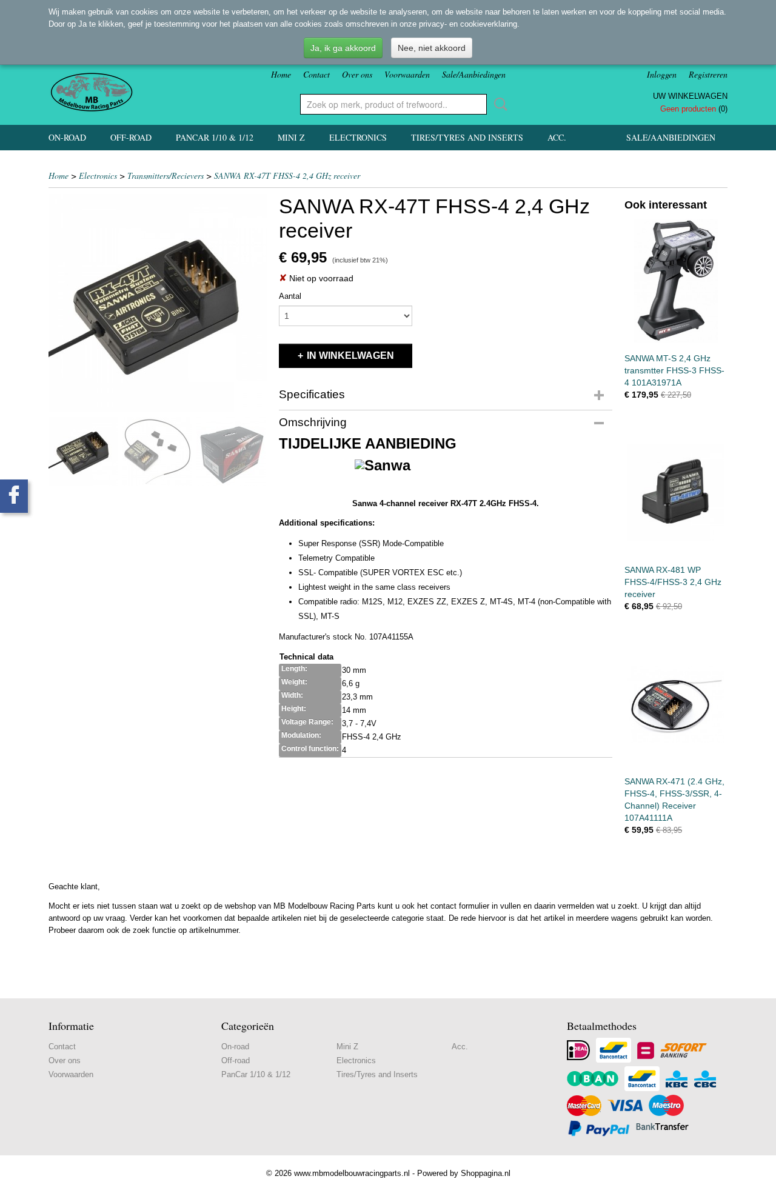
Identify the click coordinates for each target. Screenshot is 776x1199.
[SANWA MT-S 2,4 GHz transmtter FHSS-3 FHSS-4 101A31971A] (675, 281)
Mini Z (291, 137)
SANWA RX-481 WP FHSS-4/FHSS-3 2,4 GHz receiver (672, 582)
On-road (67, 137)
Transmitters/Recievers (165, 175)
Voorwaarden (407, 74)
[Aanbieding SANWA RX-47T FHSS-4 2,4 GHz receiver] (157, 303)
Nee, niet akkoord (432, 48)
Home (281, 74)
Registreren (708, 74)
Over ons (357, 74)
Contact (316, 74)
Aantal (290, 296)
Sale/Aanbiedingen (474, 74)
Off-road (131, 137)
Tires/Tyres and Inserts (467, 137)
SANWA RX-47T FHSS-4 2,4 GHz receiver (287, 175)
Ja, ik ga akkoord (343, 48)
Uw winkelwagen (690, 96)
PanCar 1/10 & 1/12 (214, 137)
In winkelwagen (350, 355)
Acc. (556, 137)
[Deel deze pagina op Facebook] (14, 496)
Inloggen (662, 74)
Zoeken (498, 104)
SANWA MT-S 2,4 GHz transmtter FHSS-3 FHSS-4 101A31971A (674, 370)
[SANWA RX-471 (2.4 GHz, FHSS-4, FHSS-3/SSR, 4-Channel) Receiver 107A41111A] (675, 704)
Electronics (358, 137)
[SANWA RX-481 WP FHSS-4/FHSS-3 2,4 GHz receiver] (675, 492)
